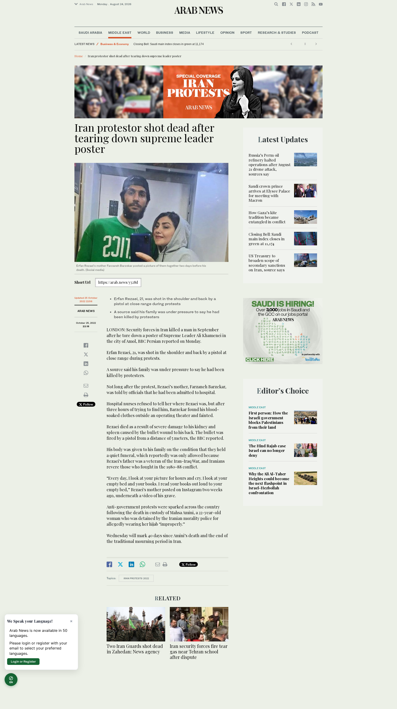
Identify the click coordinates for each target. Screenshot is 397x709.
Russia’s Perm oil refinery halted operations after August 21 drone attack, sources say (269, 164)
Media (184, 32)
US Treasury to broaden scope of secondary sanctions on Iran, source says (267, 262)
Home (78, 56)
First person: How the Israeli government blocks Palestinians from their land (268, 419)
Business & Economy (114, 44)
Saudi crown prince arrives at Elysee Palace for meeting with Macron (269, 193)
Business (164, 32)
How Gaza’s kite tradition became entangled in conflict (267, 217)
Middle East (119, 32)
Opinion (227, 32)
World (143, 32)
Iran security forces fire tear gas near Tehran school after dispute (198, 651)
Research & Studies (277, 32)
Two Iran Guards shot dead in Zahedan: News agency (135, 649)
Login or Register (23, 661)
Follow (87, 404)
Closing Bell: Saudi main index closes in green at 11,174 (168, 44)
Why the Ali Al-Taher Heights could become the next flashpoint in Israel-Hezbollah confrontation (269, 483)
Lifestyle (205, 32)
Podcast (310, 32)
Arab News (86, 4)
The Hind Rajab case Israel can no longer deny (267, 450)
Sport (246, 32)
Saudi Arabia (90, 32)
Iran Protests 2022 (136, 578)
